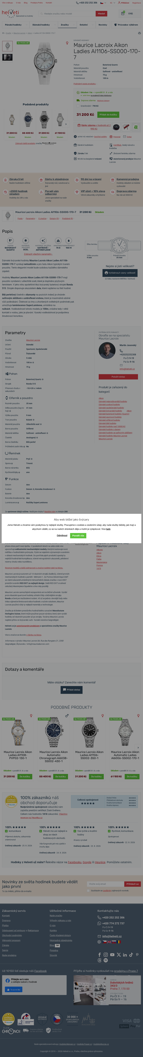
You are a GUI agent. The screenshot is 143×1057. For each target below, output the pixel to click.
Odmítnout (62, 535)
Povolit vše (78, 535)
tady (108, 529)
